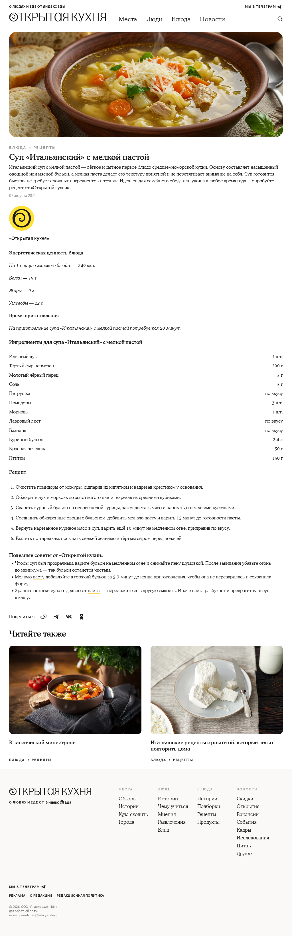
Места (128, 19)
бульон (97, 563)
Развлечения (172, 822)
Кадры (244, 830)
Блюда (181, 19)
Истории (129, 807)
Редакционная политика (80, 896)
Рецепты (44, 148)
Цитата (245, 846)
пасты (94, 590)
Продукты (208, 822)
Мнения (167, 815)
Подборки (208, 807)
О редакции (41, 896)
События (247, 822)
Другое (244, 854)
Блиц (163, 830)
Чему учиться (173, 807)
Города (126, 822)
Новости (212, 19)
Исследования (253, 838)
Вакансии (248, 815)
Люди (154, 19)
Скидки (245, 799)
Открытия (248, 807)
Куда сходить (133, 815)
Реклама (17, 896)
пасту (38, 577)
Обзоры (128, 799)
